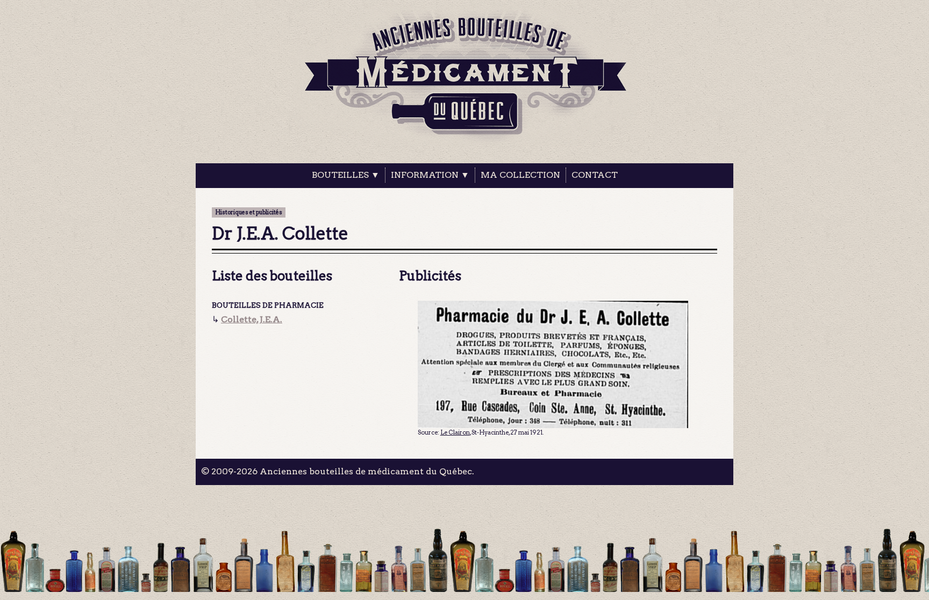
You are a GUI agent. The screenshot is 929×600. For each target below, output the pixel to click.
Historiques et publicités (248, 212)
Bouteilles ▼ (346, 175)
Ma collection (520, 175)
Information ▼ (430, 175)
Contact (594, 175)
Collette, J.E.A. (251, 319)
